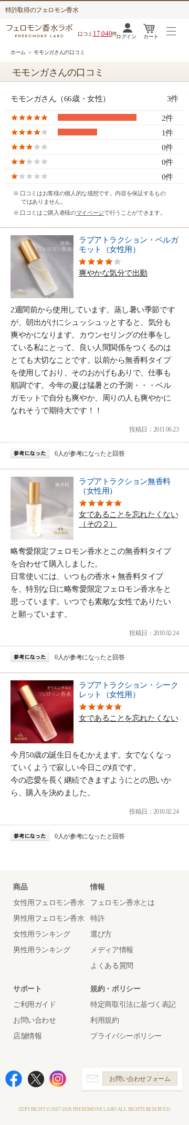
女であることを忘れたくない (128, 718)
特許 (97, 918)
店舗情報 (27, 1036)
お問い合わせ (34, 1020)
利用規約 (104, 1020)
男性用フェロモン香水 (49, 918)
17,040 (102, 33)
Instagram (57, 1078)
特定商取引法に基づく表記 (133, 1004)
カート (151, 36)
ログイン (126, 36)
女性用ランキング (41, 934)
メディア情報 (111, 950)
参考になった (29, 453)
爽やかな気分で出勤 (113, 273)
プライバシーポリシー (126, 1036)
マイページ (90, 212)
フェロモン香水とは (122, 903)
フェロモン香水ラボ (41, 30)
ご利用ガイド (34, 1004)
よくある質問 (111, 966)
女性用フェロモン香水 (49, 903)
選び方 (101, 934)
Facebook (13, 1078)
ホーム (18, 52)
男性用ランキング (41, 950)
